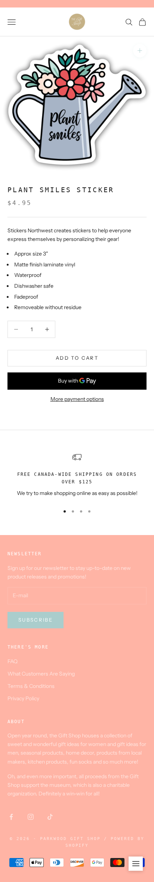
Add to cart (77, 358)
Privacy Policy (23, 698)
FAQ (12, 661)
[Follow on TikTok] (50, 817)
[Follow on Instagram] (30, 817)
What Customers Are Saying (41, 673)
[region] (77, 476)
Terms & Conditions (31, 686)
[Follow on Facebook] (11, 817)
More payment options (77, 399)
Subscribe (35, 620)
